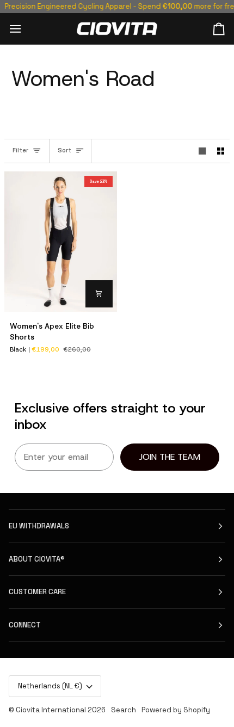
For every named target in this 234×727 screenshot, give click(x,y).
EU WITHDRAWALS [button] (39, 526)
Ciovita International (51, 709)
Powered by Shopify (175, 709)
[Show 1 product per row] (202, 151)
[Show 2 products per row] (221, 151)
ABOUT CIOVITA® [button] (37, 559)
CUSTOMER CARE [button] (37, 591)
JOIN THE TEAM (169, 457)
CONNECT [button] (25, 625)
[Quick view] (99, 293)
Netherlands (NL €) (50, 686)
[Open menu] (25, 28)
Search (123, 709)
